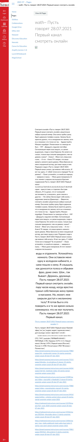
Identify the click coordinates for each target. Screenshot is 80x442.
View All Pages (40, 13)
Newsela (15, 42)
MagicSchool (16, 58)
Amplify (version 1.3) (19, 50)
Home (14, 12)
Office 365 (16, 31)
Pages (14, 16)
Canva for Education (19, 46)
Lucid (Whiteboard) (19, 54)
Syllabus (15, 19)
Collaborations (17, 23)
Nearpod (15, 35)
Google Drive (16, 27)
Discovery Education (19, 39)
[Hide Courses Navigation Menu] (13, 3)
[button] (4, 38)
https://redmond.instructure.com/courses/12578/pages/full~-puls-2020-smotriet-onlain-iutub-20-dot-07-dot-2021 (54, 405)
